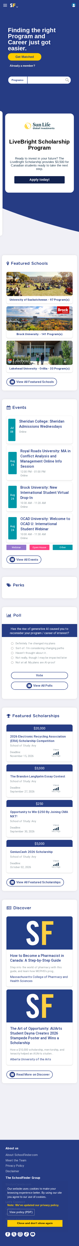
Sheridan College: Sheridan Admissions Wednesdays (41, 424)
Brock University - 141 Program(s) (39, 334)
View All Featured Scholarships (35, 882)
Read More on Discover (30, 1075)
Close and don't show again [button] (35, 1223)
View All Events (24, 560)
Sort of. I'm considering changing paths (40, 648)
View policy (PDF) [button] (21, 1212)
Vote (39, 675)
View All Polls (39, 686)
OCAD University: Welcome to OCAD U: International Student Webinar (45, 524)
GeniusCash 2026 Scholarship (31, 852)
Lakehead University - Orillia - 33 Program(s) (39, 368)
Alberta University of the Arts (30, 1059)
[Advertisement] (39, 1114)
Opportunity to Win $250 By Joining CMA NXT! (39, 814)
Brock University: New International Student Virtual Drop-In (44, 492)
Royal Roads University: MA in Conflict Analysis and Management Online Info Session (45, 459)
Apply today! (39, 179)
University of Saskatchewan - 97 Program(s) (39, 299)
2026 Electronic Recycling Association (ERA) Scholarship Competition (38, 739)
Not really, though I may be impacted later (41, 657)
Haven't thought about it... (32, 653)
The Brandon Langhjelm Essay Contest (37, 776)
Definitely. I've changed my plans (35, 643)
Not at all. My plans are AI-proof (35, 662)
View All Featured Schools (32, 382)
